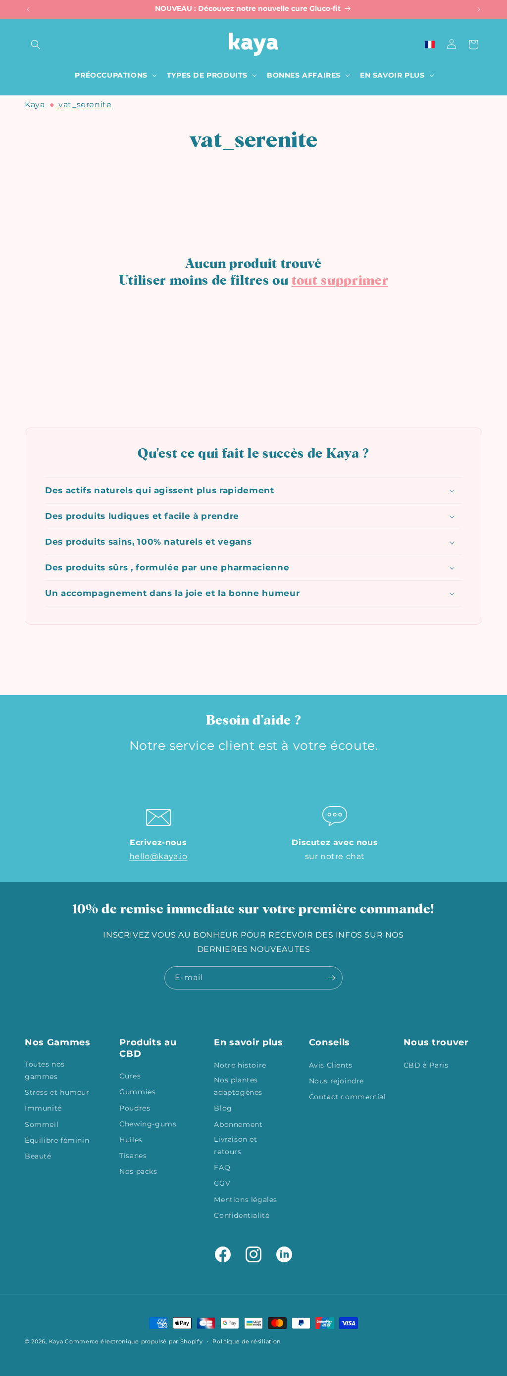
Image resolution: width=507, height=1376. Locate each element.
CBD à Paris (426, 1065)
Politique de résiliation (246, 1341)
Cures (130, 1076)
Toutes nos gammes (45, 1070)
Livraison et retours (235, 1145)
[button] (36, 44)
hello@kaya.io (158, 856)
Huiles (131, 1139)
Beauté (38, 1156)
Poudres (134, 1108)
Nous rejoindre (336, 1080)
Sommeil (41, 1124)
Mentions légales (245, 1199)
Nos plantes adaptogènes (238, 1086)
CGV (222, 1183)
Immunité (43, 1108)
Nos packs (138, 1171)
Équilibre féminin (57, 1140)
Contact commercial (347, 1096)
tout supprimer (340, 281)
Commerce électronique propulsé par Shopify (134, 1341)
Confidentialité (241, 1215)
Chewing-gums (147, 1123)
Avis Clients (331, 1065)
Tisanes (133, 1155)
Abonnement (238, 1124)
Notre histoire (240, 1065)
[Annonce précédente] (28, 9)
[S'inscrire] (331, 977)
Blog (223, 1108)
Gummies (137, 1091)
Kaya (35, 104)
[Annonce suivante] (479, 9)
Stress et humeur (57, 1092)
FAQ (222, 1167)
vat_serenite (84, 104)
